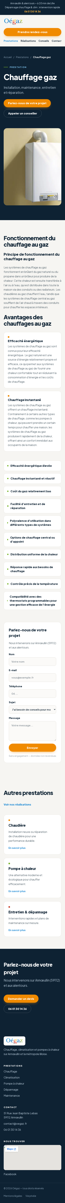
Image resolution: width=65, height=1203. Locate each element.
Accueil (8, 57)
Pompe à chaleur (14, 1083)
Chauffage (10, 1071)
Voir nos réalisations (17, 804)
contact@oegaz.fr (15, 1123)
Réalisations (28, 40)
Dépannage (11, 1089)
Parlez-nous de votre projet (27, 103)
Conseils (43, 40)
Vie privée (31, 1195)
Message (14, 717)
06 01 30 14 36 (32, 11)
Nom (11, 654)
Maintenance (12, 1095)
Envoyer (32, 747)
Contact (57, 40)
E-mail (13, 670)
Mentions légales (13, 1195)
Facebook (10, 1174)
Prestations (11, 40)
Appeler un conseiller (22, 113)
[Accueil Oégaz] (13, 21)
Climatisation (12, 1077)
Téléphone (15, 686)
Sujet (12, 702)
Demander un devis (21, 998)
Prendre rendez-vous (33, 32)
